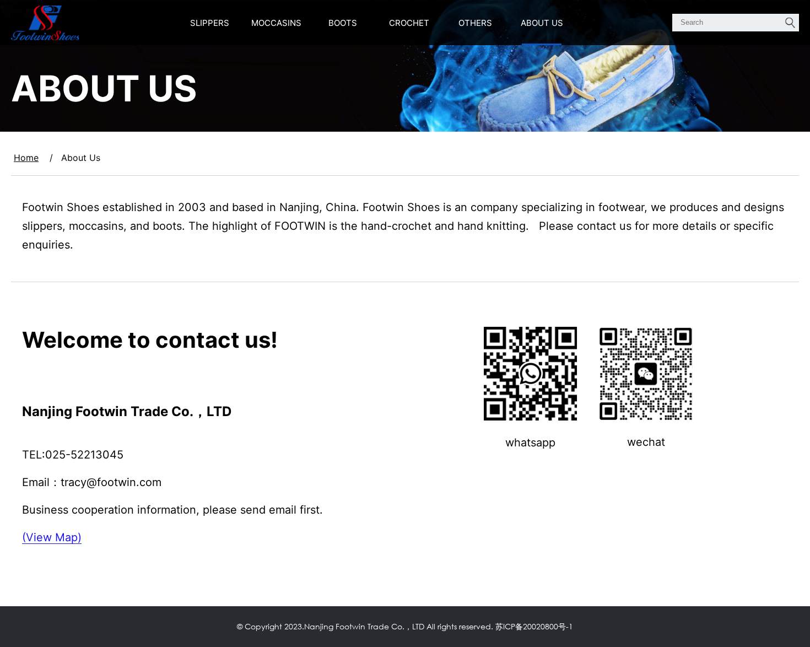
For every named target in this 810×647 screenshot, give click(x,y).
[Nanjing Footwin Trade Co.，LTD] (45, 23)
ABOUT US (542, 23)
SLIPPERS (209, 23)
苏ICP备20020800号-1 (534, 626)
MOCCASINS (276, 23)
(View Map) (52, 537)
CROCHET (409, 23)
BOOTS (342, 23)
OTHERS (475, 23)
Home (26, 157)
